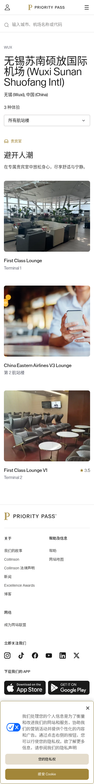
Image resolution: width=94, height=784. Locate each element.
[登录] (7, 7)
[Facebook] (35, 655)
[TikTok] (21, 655)
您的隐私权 (47, 759)
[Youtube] (49, 655)
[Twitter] (76, 655)
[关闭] (87, 708)
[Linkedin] (63, 655)
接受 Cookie (47, 774)
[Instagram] (7, 655)
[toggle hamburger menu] (87, 7)
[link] (25, 688)
